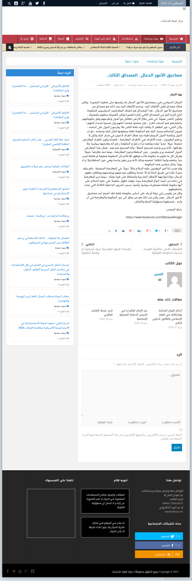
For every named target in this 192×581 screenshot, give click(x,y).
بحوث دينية (132, 61)
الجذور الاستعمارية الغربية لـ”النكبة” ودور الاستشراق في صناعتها (45, 191)
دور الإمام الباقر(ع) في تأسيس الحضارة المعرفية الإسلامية (133, 314)
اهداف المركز (145, 3)
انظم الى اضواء (102, 38)
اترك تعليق (119, 85)
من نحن (115, 3)
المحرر (158, 274)
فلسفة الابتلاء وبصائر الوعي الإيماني (25, 47)
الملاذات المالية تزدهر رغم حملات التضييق (45, 166)
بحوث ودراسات (151, 38)
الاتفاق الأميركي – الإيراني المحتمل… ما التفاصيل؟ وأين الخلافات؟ (40, 88)
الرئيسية (173, 38)
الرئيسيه (177, 61)
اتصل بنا (127, 3)
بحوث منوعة (60, 248)
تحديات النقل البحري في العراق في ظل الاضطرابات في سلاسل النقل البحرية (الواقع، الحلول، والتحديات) (40, 269)
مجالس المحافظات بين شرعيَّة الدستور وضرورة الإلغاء (70, 47)
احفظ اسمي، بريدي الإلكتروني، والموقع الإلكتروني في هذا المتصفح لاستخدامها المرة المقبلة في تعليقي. (132, 436)
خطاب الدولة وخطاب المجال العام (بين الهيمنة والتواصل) (42, 298)
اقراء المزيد (64, 101)
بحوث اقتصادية (59, 149)
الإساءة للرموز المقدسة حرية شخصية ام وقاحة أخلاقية (106, 248)
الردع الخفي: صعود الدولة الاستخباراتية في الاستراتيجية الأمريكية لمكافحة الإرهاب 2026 (43, 325)
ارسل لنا (24, 38)
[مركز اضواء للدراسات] (173, 20)
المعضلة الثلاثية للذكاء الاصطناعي (115, 47)
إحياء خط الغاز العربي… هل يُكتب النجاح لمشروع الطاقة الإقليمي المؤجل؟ (41, 142)
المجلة (61, 38)
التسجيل (103, 3)
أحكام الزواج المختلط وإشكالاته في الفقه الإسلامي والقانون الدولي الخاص (167, 317)
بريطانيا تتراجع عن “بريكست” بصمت (48, 216)
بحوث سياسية (60, 96)
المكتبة (43, 38)
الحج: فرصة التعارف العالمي (102, 312)
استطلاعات (127, 38)
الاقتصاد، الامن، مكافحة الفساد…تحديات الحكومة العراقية (161, 248)
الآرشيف (79, 38)
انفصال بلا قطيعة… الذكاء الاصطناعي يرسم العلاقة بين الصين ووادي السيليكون (43, 240)
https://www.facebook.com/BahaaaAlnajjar (154, 217)
